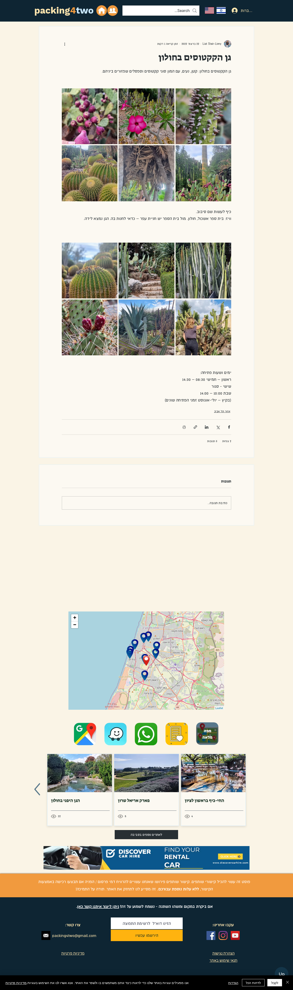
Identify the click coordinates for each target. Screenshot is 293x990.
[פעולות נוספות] (64, 44)
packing (52, 10)
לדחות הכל (253, 982)
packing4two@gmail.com (74, 935)
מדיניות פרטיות (16, 982)
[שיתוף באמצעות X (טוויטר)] (218, 427)
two (85, 10)
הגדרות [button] (233, 982)
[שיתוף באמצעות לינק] (195, 427)
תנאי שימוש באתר (223, 960)
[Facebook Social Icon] (210, 935)
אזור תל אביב (222, 411)
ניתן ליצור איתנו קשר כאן (98, 906)
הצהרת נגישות (223, 953)
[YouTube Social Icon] (235, 935)
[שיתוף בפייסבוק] (229, 427)
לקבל (274, 982)
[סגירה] (287, 982)
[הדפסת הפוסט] (184, 427)
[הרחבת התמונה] (203, 116)
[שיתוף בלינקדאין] (206, 427)
